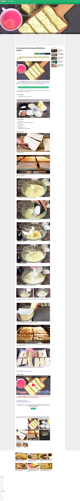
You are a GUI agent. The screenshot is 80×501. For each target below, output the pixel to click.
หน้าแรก (3, 3)
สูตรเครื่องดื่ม (34, 3)
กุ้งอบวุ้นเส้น (2, 488)
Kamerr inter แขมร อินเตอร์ (28, 371)
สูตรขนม (28, 3)
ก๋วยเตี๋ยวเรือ (2, 482)
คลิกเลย (33, 408)
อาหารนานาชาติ (21, 3)
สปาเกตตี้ (1, 497)
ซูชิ (0, 498)
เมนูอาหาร (8, 3)
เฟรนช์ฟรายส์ (2, 496)
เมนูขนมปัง (25, 447)
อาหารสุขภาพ (14, 3)
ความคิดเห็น (37, 53)
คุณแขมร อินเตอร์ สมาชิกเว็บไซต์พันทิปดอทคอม (23, 401)
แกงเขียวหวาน (2, 489)
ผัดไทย (1, 483)
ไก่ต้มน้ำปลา (2, 484)
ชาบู (1, 494)
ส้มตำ (1, 480)
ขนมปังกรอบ (19, 447)
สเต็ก (1, 495)
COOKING (11, 1)
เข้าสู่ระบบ (76, 1)
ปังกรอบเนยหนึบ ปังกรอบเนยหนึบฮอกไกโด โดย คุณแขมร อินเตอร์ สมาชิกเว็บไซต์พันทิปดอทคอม (33, 87)
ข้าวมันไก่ (1, 481)
